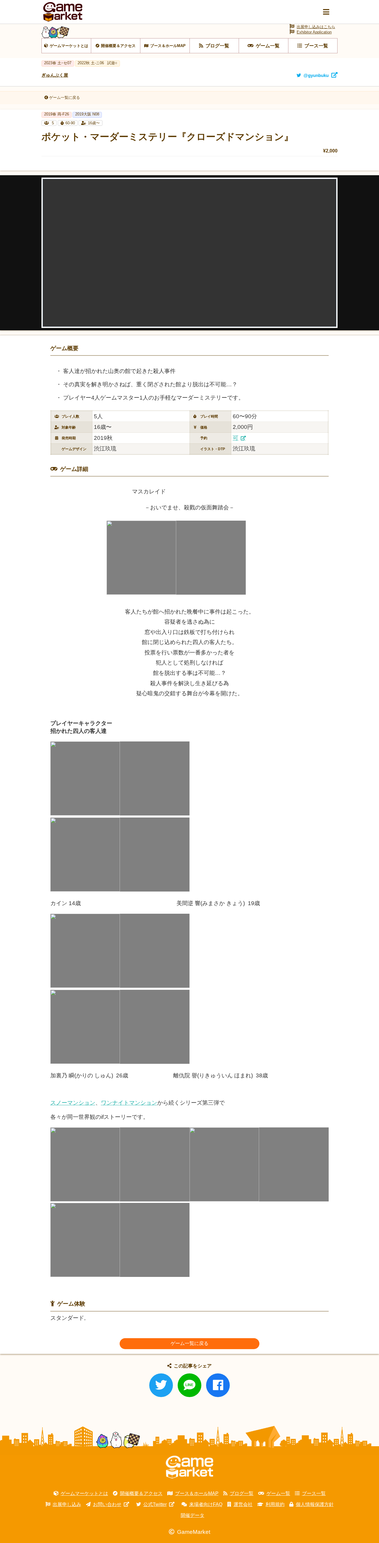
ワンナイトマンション (129, 1103)
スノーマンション (72, 1103)
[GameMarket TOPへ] (189, 1467)
